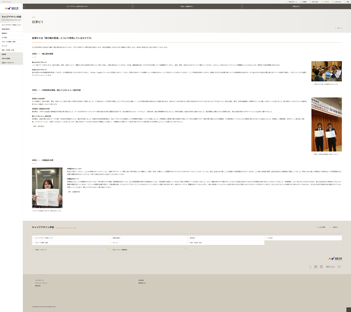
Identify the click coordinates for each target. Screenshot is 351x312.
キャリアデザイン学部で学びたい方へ (77, 6)
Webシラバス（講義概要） (120, 250)
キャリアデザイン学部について (11, 25)
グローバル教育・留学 (9, 42)
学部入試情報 (6, 58)
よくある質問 (321, 227)
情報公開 (37, 286)
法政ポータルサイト (8, 63)
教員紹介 (4, 33)
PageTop (348, 309)
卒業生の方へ (296, 6)
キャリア (4, 46)
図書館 (4, 54)
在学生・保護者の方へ (187, 6)
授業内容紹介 (6, 29)
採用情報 (141, 280)
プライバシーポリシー (41, 283)
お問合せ (335, 227)
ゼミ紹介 (4, 37)
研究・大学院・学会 (8, 50)
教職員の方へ (142, 283)
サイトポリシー (39, 280)
